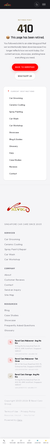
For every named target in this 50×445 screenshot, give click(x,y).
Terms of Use (11, 411)
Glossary (13, 146)
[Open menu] (44, 4)
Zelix (19, 420)
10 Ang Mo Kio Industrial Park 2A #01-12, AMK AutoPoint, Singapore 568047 (28, 348)
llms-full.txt (29, 415)
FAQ (11, 153)
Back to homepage (25, 67)
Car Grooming (16, 98)
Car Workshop (16, 125)
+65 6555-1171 (32, 387)
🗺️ (38, 442)
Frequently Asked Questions (19, 325)
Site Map (9, 295)
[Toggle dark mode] (36, 4)
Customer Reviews (14, 279)
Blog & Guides (15, 139)
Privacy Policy (28, 411)
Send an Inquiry (12, 289)
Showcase (14, 132)
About (7, 274)
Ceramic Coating (17, 104)
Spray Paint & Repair (15, 249)
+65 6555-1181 (32, 354)
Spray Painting (16, 111)
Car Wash (13, 118)
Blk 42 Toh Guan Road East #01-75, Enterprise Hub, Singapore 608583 (28, 365)
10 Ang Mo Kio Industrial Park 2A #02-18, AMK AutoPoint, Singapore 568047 (28, 382)
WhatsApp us (25, 76)
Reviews (13, 166)
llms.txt (17, 415)
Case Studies (15, 160)
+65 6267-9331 (33, 369)
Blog (7, 310)
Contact (13, 173)
